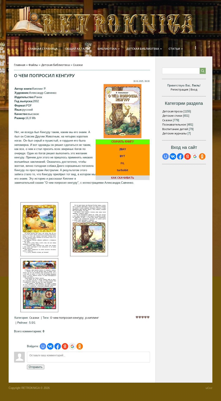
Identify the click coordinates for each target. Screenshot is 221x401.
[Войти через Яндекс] (65, 346)
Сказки (78, 65)
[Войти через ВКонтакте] (50, 346)
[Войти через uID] (43, 346)
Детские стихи (172, 116)
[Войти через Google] (72, 346)
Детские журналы (174, 133)
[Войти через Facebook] (57, 346)
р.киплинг (92, 318)
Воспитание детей (175, 129)
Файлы (33, 65)
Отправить (36, 367)
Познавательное (174, 124)
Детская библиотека (55, 65)
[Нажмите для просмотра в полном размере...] (39, 255)
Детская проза (172, 111)
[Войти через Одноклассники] (79, 346)
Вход (194, 89)
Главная (19, 65)
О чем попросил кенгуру (67, 318)
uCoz (209, 388)
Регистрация (179, 89)
